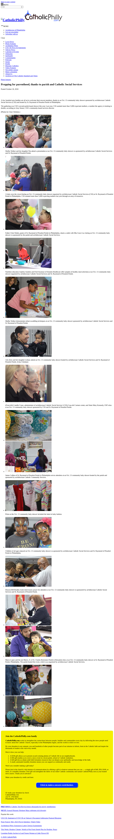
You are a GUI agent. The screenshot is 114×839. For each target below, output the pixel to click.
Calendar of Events (12, 52)
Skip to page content (8, 2)
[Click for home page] (31, 20)
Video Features (10, 68)
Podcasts (8, 60)
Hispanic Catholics (12, 66)
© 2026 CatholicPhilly (9, 837)
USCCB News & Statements (15, 48)
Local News (9, 42)
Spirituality (9, 56)
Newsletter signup (11, 70)
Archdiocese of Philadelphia (15, 30)
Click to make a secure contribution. (56, 785)
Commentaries (10, 58)
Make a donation (11, 72)
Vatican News (10, 50)
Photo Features (10, 44)
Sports (7, 62)
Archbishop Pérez (11, 46)
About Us (8, 74)
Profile (7, 64)
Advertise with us (11, 34)
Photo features (6, 80)
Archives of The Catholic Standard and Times (21, 76)
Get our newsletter (11, 32)
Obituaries (9, 54)
